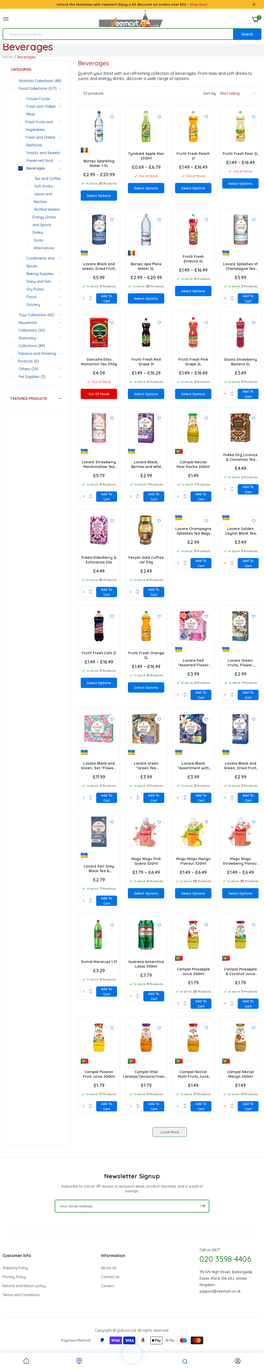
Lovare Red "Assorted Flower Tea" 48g (193, 662)
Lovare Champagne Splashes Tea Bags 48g (193, 531)
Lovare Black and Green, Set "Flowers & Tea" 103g (99, 765)
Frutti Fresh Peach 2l (193, 156)
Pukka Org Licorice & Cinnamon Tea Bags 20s (240, 457)
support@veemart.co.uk (220, 1291)
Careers (107, 1286)
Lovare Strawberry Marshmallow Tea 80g (99, 464)
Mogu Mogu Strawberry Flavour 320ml (240, 861)
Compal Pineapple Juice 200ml (193, 971)
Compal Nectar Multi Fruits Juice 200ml (193, 1074)
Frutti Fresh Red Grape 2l (146, 361)
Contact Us (110, 1277)
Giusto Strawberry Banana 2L (240, 361)
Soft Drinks (43, 186)
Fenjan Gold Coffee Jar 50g (146, 559)
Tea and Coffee (47, 178)
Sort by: (210, 93)
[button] (36, 398)
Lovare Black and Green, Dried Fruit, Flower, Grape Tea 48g (240, 765)
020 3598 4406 (225, 1259)
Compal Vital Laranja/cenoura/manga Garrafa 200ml (146, 1074)
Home (8, 57)
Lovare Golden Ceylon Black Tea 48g (240, 531)
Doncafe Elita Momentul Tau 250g (99, 361)
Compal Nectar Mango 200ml (240, 1074)
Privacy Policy (14, 1277)
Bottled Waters (47, 209)
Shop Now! (198, 4)
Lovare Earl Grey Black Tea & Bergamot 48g (99, 868)
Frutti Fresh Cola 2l (99, 653)
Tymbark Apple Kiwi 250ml (146, 156)
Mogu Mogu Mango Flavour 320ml (193, 861)
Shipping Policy (15, 1268)
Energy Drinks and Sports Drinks (44, 225)
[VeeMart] (130, 19)
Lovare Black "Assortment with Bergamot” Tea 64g (193, 765)
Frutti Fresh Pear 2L (240, 153)
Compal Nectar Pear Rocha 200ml (193, 464)
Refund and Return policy (24, 1286)
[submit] (202, 1206)
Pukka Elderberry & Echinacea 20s (98, 559)
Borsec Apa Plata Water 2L (146, 266)
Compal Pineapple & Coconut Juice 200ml (240, 971)
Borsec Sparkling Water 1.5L (99, 163)
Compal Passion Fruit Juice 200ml (99, 1074)
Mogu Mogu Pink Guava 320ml (146, 861)
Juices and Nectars (43, 198)
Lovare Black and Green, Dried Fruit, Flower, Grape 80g (99, 266)
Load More (170, 1132)
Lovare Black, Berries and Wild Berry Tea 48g (146, 464)
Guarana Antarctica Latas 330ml (146, 964)
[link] (112, 117)
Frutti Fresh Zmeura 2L (193, 258)
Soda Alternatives (44, 244)
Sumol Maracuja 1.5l (99, 961)
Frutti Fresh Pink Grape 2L (193, 361)
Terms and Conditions (21, 1295)
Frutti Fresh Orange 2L (146, 655)
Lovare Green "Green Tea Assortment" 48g (146, 765)
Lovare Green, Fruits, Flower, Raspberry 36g (240, 662)
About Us (109, 1268)
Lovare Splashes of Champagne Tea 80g (240, 266)
